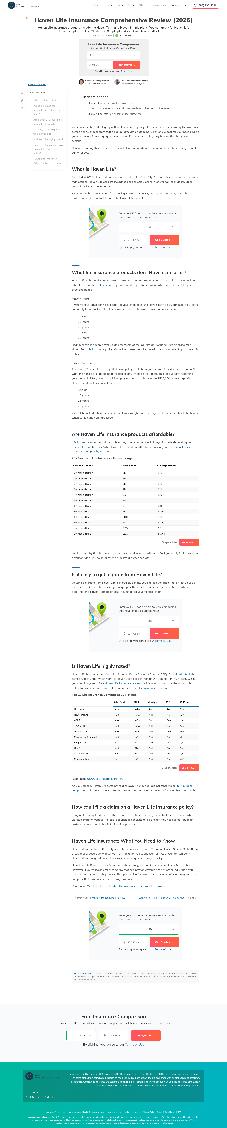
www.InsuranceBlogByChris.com (82, 1112)
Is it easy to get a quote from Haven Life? (46, 131)
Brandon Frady (140, 80)
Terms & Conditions (165, 1112)
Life (94, 5)
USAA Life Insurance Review (105, 778)
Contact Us (49, 1097)
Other (141, 5)
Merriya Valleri (102, 80)
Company (32, 1092)
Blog (39, 1097)
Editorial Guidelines (83, 973)
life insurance (96, 349)
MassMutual (182, 674)
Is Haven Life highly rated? (48, 139)
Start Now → (189, 542)
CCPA (178, 1112)
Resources (158, 5)
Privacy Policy (148, 1112)
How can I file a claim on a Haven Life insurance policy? (48, 149)
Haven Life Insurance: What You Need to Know (47, 160)
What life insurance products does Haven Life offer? (47, 109)
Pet (129, 5)
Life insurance (80, 442)
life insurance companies (154, 688)
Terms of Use (126, 71)
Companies (177, 5)
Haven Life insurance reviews (123, 683)
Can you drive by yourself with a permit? (162, 897)
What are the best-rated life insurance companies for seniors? (126, 886)
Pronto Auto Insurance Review (107, 897)
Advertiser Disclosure (37, 84)
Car (118, 5)
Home (106, 5)
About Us (30, 1097)
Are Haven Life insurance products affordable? (47, 121)
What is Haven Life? (44, 100)
